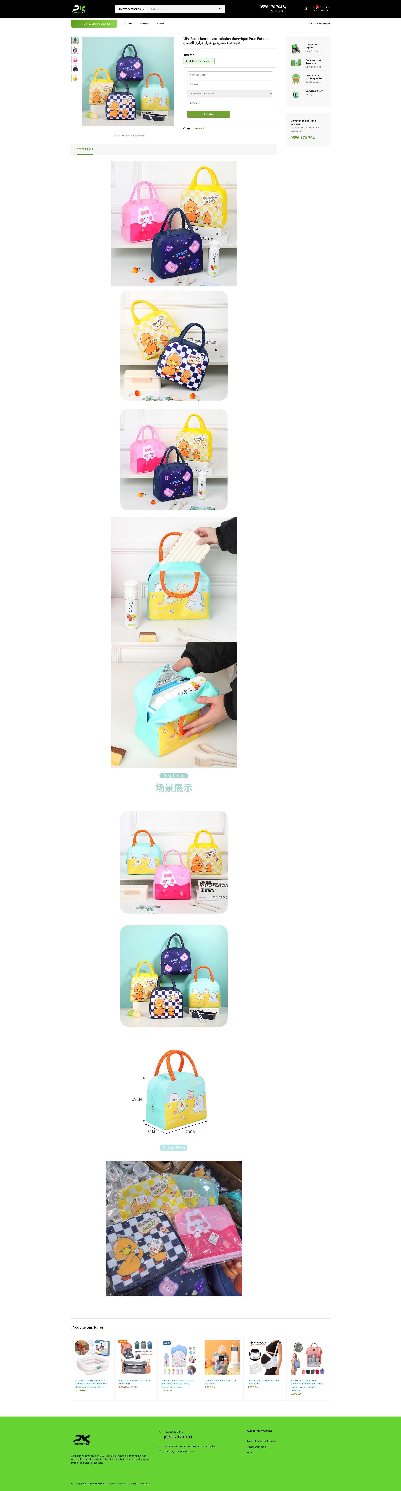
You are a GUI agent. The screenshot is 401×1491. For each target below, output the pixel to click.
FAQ (249, 1452)
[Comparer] (108, 1352)
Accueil (128, 23)
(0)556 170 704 (178, 1437)
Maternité (199, 128)
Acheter (208, 114)
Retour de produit (256, 1446)
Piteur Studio (143, 1483)
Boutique (144, 23)
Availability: (191, 61)
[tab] (85, 149)
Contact (159, 23)
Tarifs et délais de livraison (261, 1440)
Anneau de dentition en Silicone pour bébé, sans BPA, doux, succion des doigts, (177, 1383)
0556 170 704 (271, 7)
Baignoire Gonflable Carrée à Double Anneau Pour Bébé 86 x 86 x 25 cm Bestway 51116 (91, 1383)
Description (85, 149)
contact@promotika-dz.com (179, 1451)
